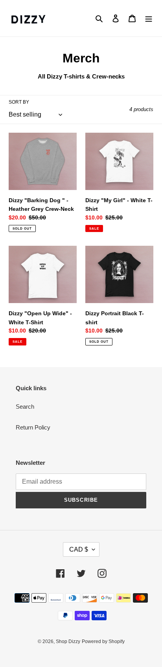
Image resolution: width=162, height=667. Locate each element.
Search (25, 406)
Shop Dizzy (68, 641)
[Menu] (148, 18)
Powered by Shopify (103, 641)
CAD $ (78, 549)
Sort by (19, 102)
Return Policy (33, 427)
